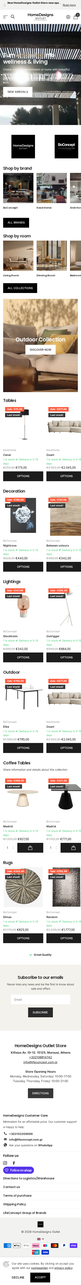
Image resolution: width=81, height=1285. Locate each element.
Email (13, 637)
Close (71, 621)
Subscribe (40, 658)
